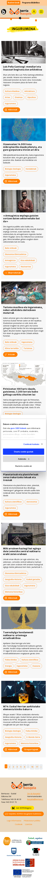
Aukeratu (22, 459)
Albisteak (12, 109)
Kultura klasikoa (12, 91)
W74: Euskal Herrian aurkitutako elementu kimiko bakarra (21, 708)
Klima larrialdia (12, 348)
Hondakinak (31, 169)
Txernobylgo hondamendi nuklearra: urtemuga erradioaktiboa (18, 635)
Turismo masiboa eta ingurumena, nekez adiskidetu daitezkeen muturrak (23, 310)
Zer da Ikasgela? (33, 793)
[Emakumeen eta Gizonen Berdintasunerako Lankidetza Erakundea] (24, 862)
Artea (7, 97)
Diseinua (18, 97)
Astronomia (32, 501)
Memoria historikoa (13, 592)
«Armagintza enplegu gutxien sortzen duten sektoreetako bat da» (21, 218)
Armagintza (10, 260)
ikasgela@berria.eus (35, 799)
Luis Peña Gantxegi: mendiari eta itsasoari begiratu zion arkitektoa (22, 68)
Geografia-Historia (13, 579)
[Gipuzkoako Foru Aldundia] (14, 851)
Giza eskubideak (28, 260)
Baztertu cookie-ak (23, 466)
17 (37, 767)
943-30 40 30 (16, 799)
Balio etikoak (11, 248)
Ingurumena (10, 103)
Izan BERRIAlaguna (23, 808)
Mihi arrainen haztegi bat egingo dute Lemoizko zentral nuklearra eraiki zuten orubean (22, 551)
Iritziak (11, 354)
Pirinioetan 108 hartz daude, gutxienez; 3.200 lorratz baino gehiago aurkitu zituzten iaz (20, 392)
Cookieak (18, 824)
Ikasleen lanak (13, 3)
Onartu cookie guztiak (23, 452)
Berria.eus (5, 793)
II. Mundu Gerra (33, 737)
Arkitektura (29, 91)
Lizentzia (28, 824)
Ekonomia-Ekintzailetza (15, 254)
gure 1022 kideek (18, 428)
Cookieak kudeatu (31, 444)
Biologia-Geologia (13, 169)
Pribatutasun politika (32, 820)
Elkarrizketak (14, 272)
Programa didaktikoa (30, 3)
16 (32, 767)
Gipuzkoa (31, 97)
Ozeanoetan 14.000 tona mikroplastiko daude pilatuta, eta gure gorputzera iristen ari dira (22, 147)
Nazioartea (26, 266)
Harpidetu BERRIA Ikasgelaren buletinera (24, 814)
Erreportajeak (31, 749)
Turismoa (28, 348)
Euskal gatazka (33, 579)
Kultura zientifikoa (13, 501)
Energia (8, 666)
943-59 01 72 (11, 802)
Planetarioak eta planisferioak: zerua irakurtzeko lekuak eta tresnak (21, 477)
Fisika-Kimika (11, 659)
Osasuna (36, 666)
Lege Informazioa (14, 820)
